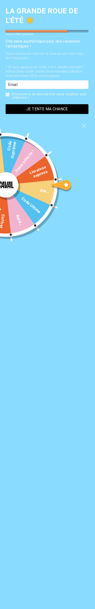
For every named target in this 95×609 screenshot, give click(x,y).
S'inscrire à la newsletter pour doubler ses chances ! (49, 95)
